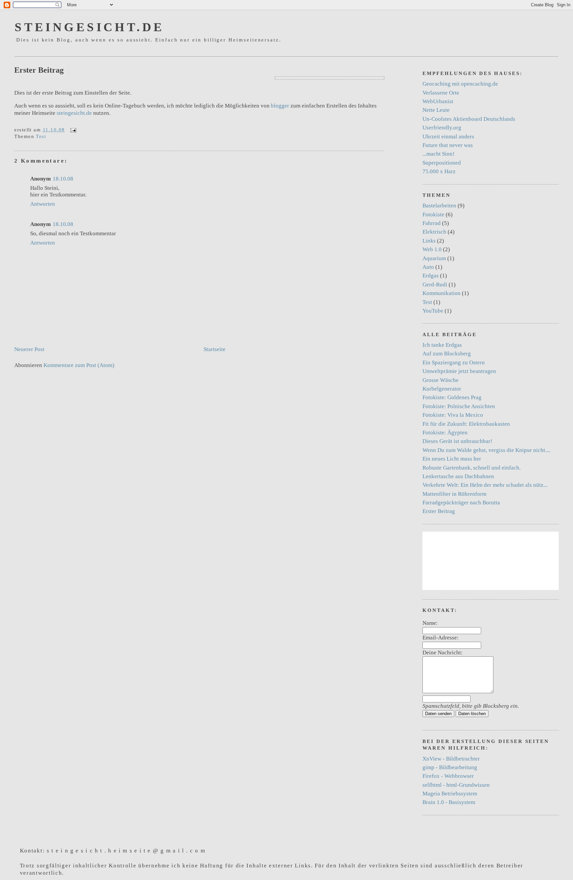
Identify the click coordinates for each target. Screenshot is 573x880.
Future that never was (447, 145)
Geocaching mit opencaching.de (460, 84)
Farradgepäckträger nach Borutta (461, 502)
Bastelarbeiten (439, 205)
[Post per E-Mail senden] (72, 129)
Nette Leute (436, 110)
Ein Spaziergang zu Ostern (453, 362)
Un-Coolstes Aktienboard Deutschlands (468, 119)
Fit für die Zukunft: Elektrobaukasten (466, 424)
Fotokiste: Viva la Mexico (452, 415)
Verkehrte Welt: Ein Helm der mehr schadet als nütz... (484, 485)
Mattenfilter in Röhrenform (454, 494)
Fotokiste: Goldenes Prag (451, 397)
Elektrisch (434, 232)
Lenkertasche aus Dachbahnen (458, 476)
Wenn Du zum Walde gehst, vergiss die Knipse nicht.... (486, 450)
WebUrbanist (437, 101)
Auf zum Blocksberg (446, 353)
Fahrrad (431, 223)
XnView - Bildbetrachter (451, 759)
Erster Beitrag (39, 70)
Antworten (42, 204)
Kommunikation (441, 293)
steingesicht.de (89, 27)
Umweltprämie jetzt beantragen (459, 371)
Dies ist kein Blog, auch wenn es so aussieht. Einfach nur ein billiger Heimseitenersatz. (149, 39)
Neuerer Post (29, 349)
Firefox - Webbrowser (448, 776)
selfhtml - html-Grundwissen (456, 785)
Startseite (214, 349)
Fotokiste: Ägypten (445, 432)
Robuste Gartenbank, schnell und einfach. (471, 468)
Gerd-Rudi (434, 284)
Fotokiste (433, 214)
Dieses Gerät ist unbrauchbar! (457, 441)
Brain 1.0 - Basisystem (448, 802)
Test (41, 136)
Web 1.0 (432, 249)
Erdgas (430, 275)
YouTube (432, 311)
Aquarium (434, 258)
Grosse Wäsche (440, 380)
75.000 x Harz (439, 171)
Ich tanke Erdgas (442, 345)
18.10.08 (63, 179)
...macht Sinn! (438, 154)
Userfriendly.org (441, 127)
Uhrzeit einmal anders (448, 136)
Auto (428, 267)
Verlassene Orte (440, 93)
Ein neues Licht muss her (451, 459)
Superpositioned (441, 163)
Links (429, 241)
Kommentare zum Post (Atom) (78, 365)
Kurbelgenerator (441, 389)
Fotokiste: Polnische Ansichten (458, 406)
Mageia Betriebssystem (449, 793)
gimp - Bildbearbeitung (449, 767)
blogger (280, 106)
